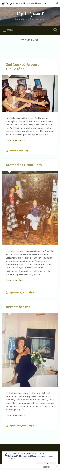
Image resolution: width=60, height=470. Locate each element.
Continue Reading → (15, 140)
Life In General (30, 13)
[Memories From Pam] (30, 208)
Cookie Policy (10, 459)
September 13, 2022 (17, 426)
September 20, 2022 (17, 292)
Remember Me (18, 306)
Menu (10, 30)
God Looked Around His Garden (23, 66)
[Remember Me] (30, 350)
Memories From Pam (24, 164)
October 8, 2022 (16, 151)
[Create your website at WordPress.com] (30, 3)
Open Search (54, 30)
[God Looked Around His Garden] (30, 93)
